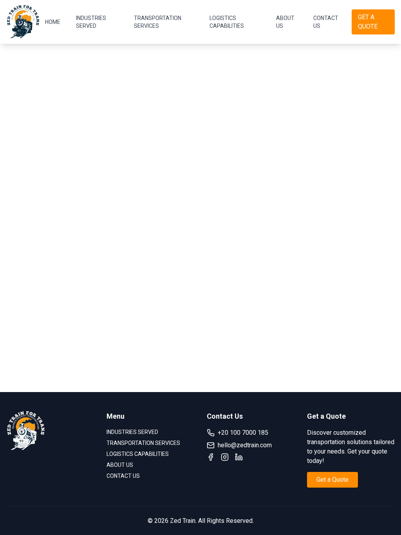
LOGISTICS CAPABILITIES (227, 22)
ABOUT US (285, 22)
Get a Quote (332, 479)
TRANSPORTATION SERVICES (157, 22)
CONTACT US (325, 22)
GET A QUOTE (368, 21)
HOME (52, 22)
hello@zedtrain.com (245, 445)
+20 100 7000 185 (243, 432)
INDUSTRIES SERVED (91, 22)
